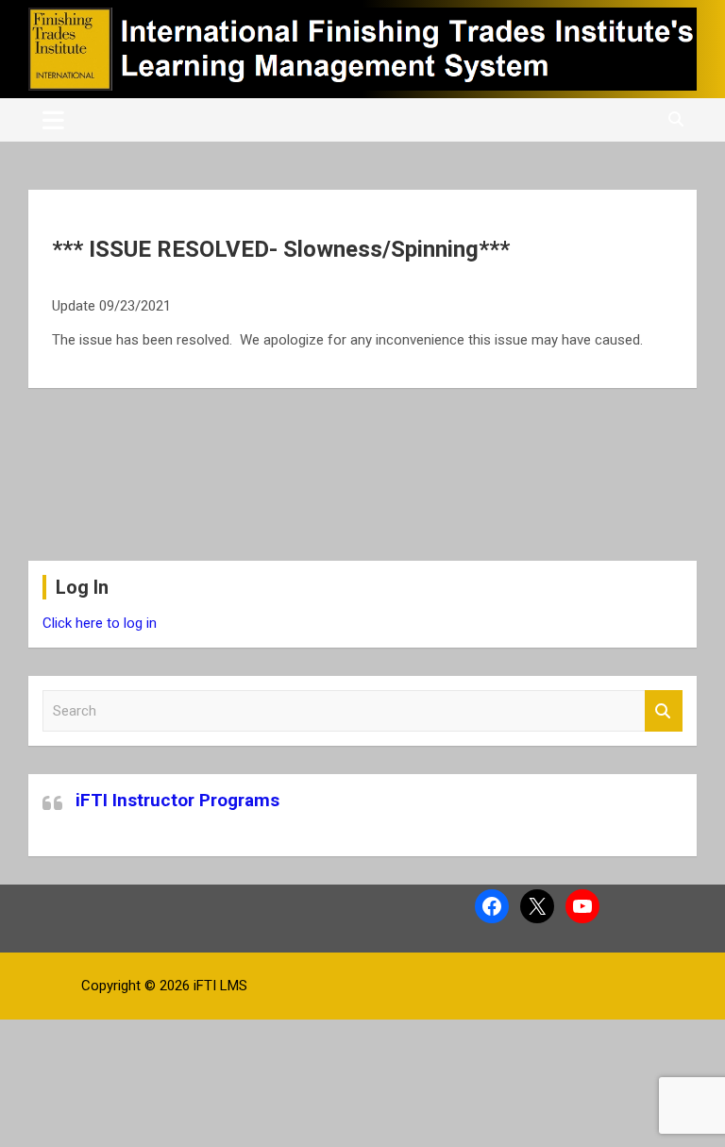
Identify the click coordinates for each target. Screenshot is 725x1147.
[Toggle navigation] (53, 120)
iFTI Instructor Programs (177, 800)
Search (664, 711)
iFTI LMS (220, 985)
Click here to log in (99, 623)
